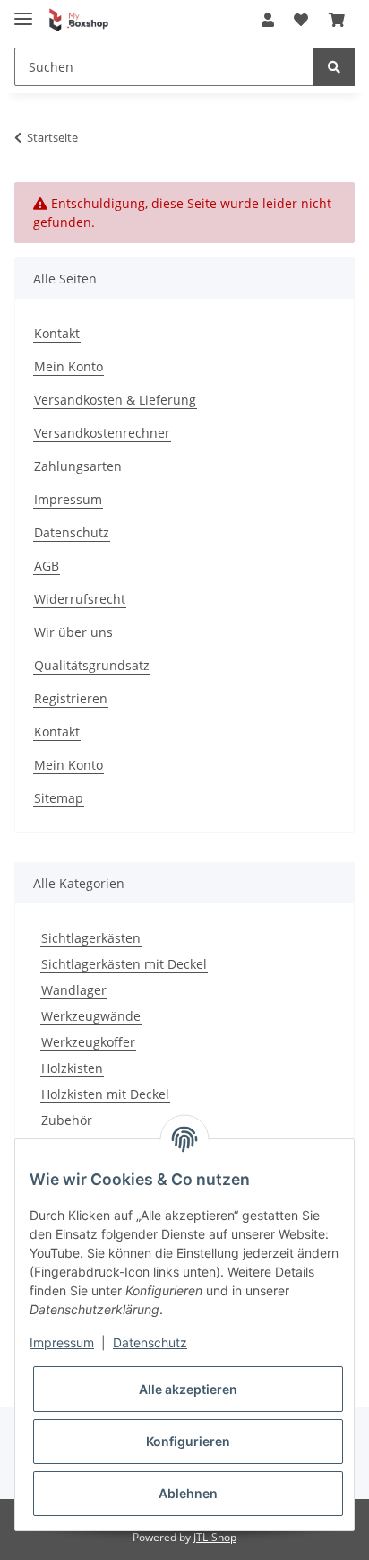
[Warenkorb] (337, 20)
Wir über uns (73, 632)
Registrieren (70, 698)
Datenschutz (71, 532)
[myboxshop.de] (79, 20)
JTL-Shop (214, 1537)
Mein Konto (68, 366)
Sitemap (58, 797)
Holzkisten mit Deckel (105, 1093)
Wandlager (74, 989)
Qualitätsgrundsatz (92, 665)
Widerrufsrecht (79, 598)
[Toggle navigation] (23, 11)
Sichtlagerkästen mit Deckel (124, 963)
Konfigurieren (188, 1441)
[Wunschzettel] (301, 20)
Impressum (68, 499)
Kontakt (57, 333)
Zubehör (66, 1120)
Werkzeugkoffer (88, 1041)
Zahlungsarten (78, 466)
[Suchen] (334, 67)
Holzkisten (72, 1067)
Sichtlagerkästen (91, 937)
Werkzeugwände (91, 1015)
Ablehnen (188, 1493)
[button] (268, 20)
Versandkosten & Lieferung (115, 399)
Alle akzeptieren (188, 1389)
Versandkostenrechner (102, 432)
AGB (46, 565)
